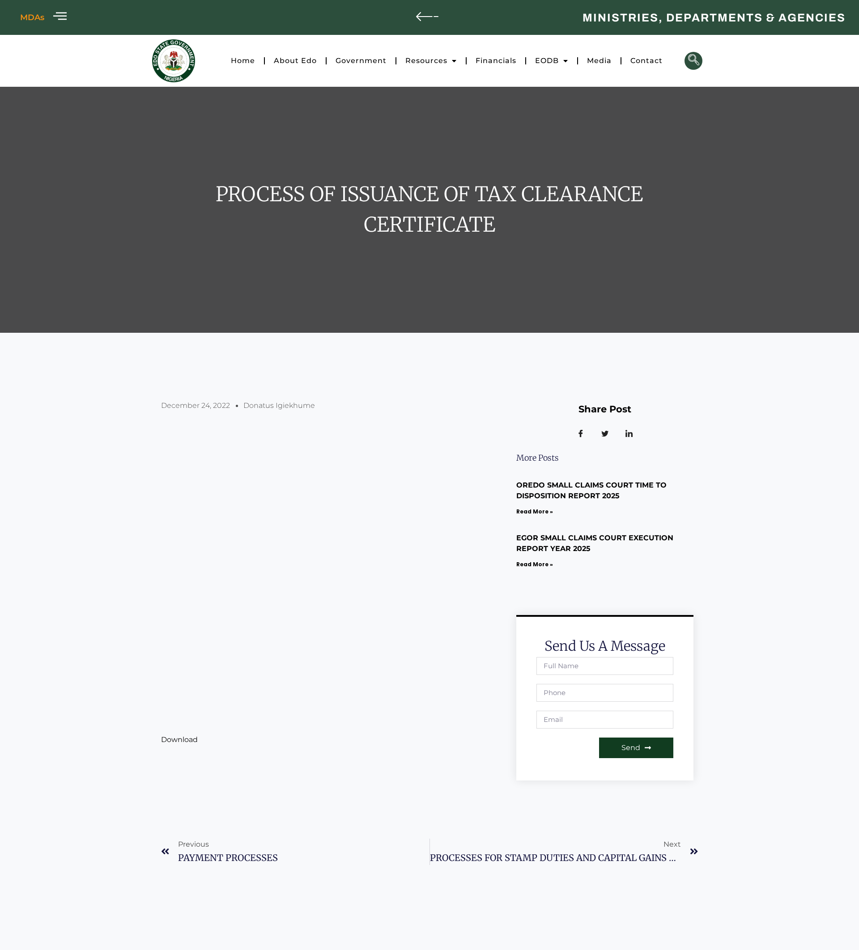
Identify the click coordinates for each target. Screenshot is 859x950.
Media (599, 60)
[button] (693, 61)
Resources (426, 60)
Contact (646, 60)
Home (243, 60)
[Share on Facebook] (581, 434)
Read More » (534, 511)
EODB (547, 60)
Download (179, 739)
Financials (496, 60)
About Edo (295, 60)
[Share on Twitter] (605, 434)
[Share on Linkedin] (629, 434)
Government (361, 60)
